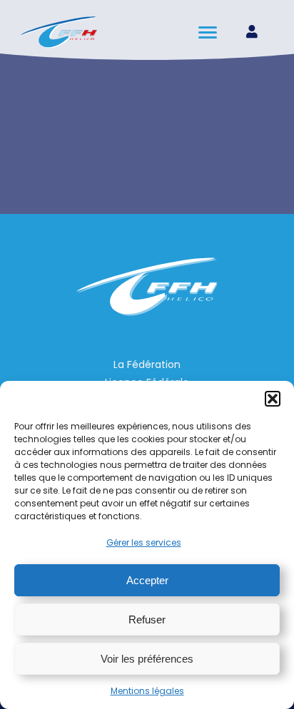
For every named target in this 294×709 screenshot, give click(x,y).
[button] (272, 399)
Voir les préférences (147, 659)
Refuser (147, 619)
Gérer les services (143, 542)
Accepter (147, 580)
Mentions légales (147, 691)
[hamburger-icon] (209, 32)
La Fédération (147, 364)
